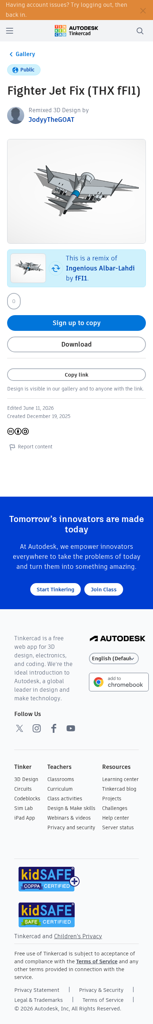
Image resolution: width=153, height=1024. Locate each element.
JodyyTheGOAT (51, 119)
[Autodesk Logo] (117, 639)
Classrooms (60, 779)
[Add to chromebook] (119, 681)
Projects (111, 798)
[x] (19, 728)
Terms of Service (96, 961)
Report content (35, 446)
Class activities (64, 798)
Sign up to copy (77, 322)
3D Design (26, 779)
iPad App (24, 817)
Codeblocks (27, 798)
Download (76, 344)
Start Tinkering (55, 589)
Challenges (114, 808)
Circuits (23, 788)
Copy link (76, 374)
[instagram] (36, 728)
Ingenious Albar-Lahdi (100, 268)
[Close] (143, 10)
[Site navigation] (9, 30)
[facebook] (53, 728)
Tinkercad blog (119, 788)
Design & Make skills (71, 808)
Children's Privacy (78, 936)
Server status (118, 827)
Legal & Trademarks (38, 1000)
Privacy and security (71, 827)
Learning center (120, 779)
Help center (115, 817)
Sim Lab (23, 808)
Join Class (104, 589)
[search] (139, 30)
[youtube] (70, 728)
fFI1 (81, 278)
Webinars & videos (69, 817)
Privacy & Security (101, 990)
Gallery (25, 54)
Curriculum (60, 788)
